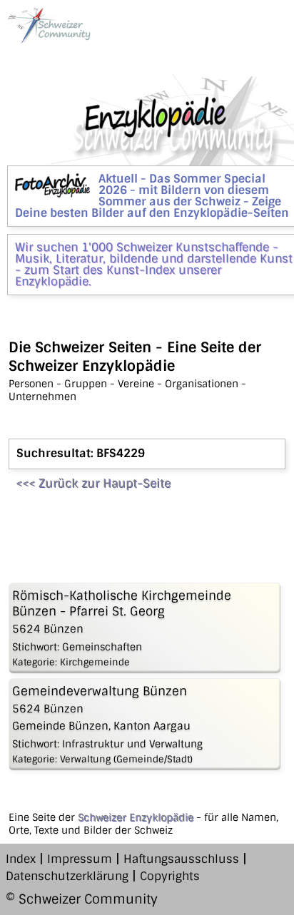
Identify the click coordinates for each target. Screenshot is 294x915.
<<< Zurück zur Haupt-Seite (93, 483)
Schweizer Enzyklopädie (135, 817)
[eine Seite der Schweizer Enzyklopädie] (48, 25)
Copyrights (170, 876)
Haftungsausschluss (181, 859)
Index (21, 859)
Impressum (79, 859)
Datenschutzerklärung (67, 876)
